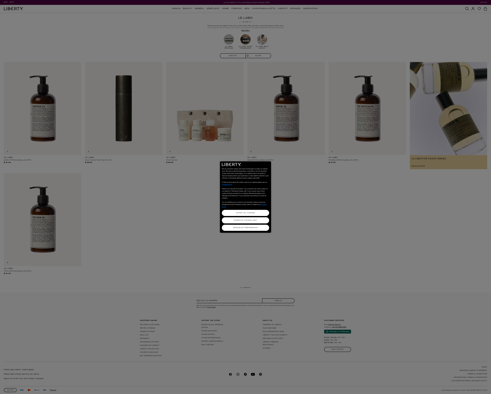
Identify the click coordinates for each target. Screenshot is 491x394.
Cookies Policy (227, 185)
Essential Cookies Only (245, 220)
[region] (245, 197)
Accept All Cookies (245, 212)
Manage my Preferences (245, 227)
